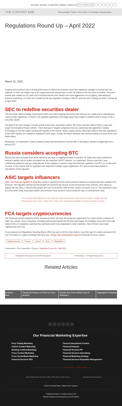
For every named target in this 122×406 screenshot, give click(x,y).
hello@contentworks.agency (92, 377)
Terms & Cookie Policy (52, 386)
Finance (74, 12)
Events (85, 12)
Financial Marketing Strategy (76, 356)
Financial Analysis (71, 347)
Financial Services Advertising (76, 353)
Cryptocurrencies (13, 241)
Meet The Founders (70, 386)
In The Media (94, 12)
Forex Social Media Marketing (25, 356)
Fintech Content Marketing (24, 347)
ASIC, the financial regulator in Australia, (23, 182)
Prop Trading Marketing (22, 343)
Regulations (58, 241)
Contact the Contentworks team (64, 235)
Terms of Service (82, 367)
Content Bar (53, 5)
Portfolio (62, 5)
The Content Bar (19, 12)
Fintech (38, 241)
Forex (47, 241)
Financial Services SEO (22, 359)
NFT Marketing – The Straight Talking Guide (88, 256)
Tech (79, 12)
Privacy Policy (69, 367)
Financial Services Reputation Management (82, 359)
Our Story (35, 5)
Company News (105, 12)
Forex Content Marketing (23, 353)
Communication (64, 12)
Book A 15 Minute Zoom (85, 4)
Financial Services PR (73, 350)
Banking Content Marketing (24, 350)
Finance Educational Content (76, 343)
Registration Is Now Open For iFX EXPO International (33, 256)
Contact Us (71, 5)
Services (43, 5)
